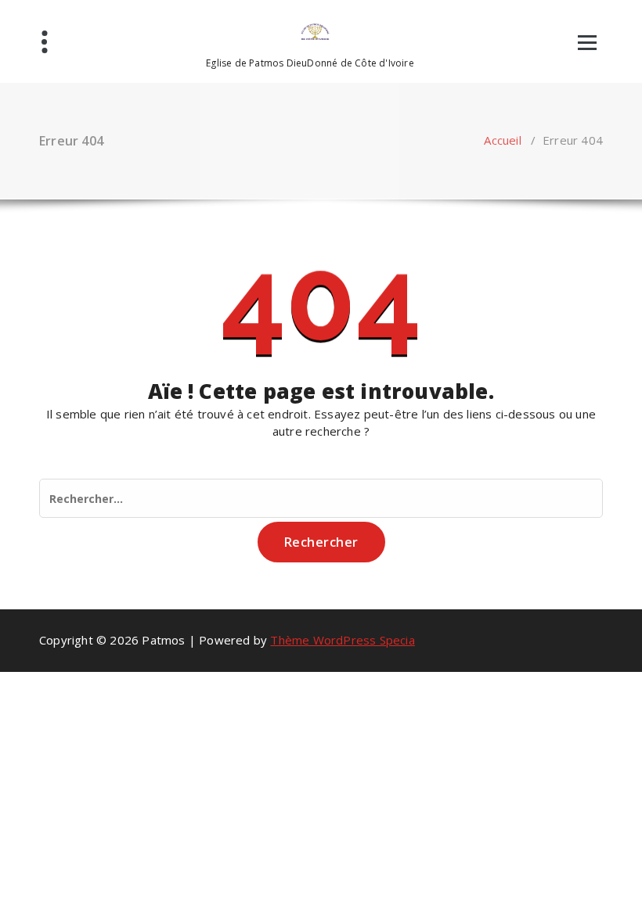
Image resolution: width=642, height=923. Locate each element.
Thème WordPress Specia (342, 640)
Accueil (502, 140)
